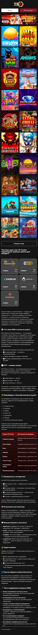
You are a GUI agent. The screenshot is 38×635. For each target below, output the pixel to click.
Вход (10, 10)
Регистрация (28, 10)
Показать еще (19, 243)
